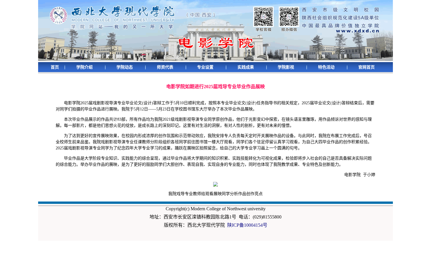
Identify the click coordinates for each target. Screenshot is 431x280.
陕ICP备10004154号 (247, 225)
